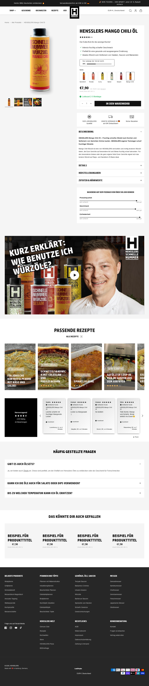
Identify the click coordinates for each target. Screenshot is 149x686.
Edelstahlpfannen (46, 594)
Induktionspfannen (46, 586)
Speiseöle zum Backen (83, 603)
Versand (103, 89)
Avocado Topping (11, 599)
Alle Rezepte (72, 336)
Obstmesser (114, 607)
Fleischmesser (115, 599)
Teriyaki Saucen (81, 581)
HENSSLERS (14, 666)
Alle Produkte (16, 22)
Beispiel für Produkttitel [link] (20, 538)
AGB (76, 627)
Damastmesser (115, 581)
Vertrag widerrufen (117, 635)
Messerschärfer (10, 612)
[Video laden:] (74, 275)
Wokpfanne (9, 581)
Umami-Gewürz (80, 590)
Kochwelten (44, 635)
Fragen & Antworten (117, 631)
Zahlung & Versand (82, 644)
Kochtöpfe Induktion (47, 603)
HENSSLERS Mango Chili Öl (34, 22)
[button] (12, 11)
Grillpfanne (9, 586)
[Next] (138, 367)
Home (7, 22)
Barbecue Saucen (81, 599)
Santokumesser (116, 586)
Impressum (79, 635)
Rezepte (43, 631)
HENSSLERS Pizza (47, 644)
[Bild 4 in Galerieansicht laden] (37, 102)
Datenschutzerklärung (83, 639)
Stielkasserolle (10, 603)
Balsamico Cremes (82, 586)
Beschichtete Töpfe (47, 612)
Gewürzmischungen (82, 612)
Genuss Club (44, 627)
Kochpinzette (9, 607)
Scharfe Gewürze (81, 607)
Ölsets (26, 471)
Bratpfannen (44, 599)
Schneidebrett (10, 590)
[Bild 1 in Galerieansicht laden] (9, 102)
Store (42, 639)
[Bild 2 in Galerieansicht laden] (18, 102)
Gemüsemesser (116, 594)
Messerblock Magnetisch (14, 594)
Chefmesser (114, 590)
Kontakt (113, 627)
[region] (91, 416)
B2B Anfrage (44, 648)
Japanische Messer (117, 603)
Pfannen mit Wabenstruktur (50, 581)
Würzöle (78, 594)
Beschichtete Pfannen (48, 590)
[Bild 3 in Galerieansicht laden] (28, 102)
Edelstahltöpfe (45, 607)
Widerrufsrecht (80, 631)
